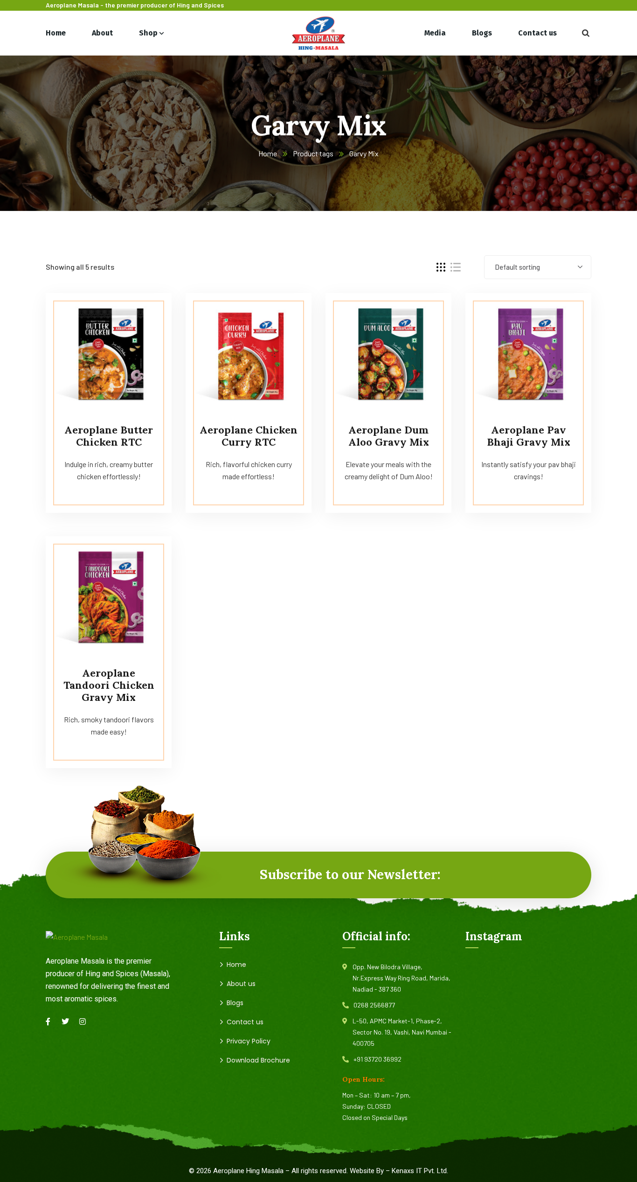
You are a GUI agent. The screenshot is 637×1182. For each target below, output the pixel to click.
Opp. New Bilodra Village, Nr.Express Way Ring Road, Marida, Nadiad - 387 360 (401, 978)
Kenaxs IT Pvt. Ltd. (420, 1171)
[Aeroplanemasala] (318, 32)
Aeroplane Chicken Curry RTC (249, 435)
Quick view (147, 314)
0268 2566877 (374, 1005)
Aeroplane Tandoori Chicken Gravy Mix (108, 685)
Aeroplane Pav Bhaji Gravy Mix (528, 435)
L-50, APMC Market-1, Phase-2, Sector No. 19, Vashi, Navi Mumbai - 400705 (402, 1032)
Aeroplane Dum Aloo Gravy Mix (388, 435)
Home (267, 153)
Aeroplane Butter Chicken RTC (108, 435)
